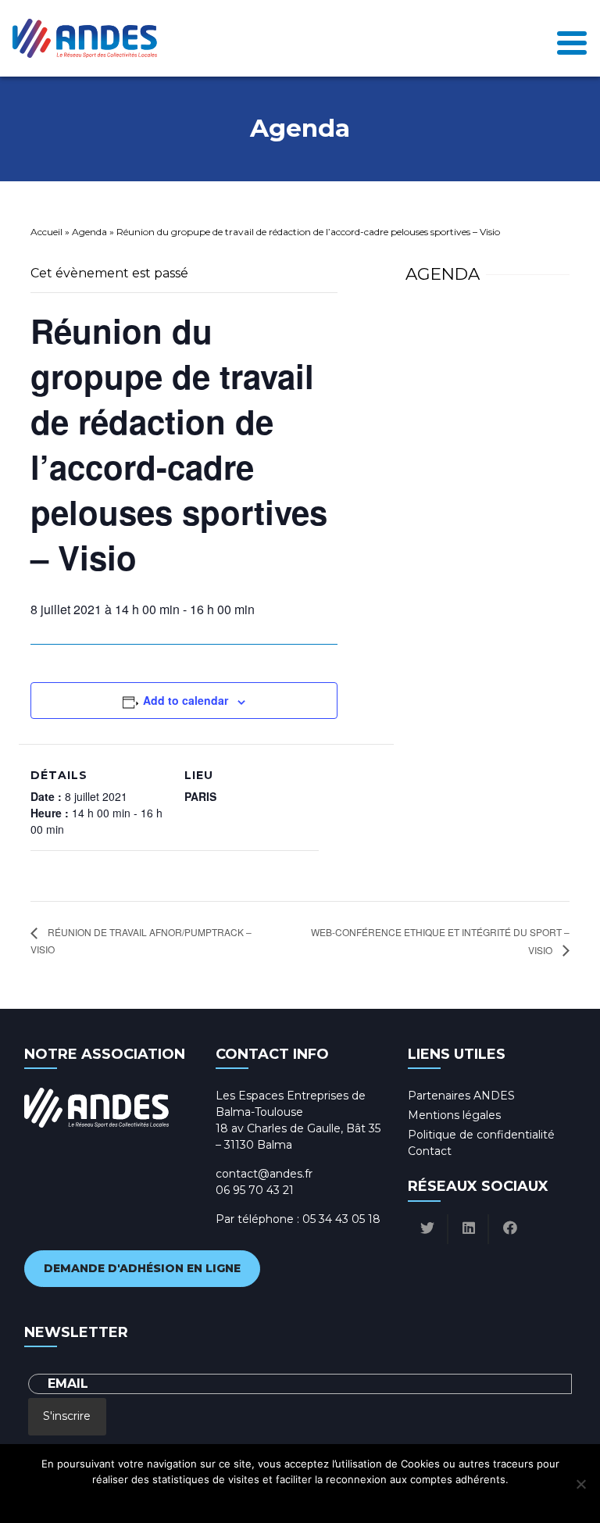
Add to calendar (185, 700)
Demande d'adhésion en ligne (142, 1268)
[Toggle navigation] (572, 38)
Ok (231, 1499)
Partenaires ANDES (461, 1096)
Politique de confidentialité (481, 1135)
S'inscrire (67, 1416)
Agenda (89, 232)
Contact (430, 1151)
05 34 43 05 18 (341, 1219)
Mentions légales (454, 1115)
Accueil (46, 232)
